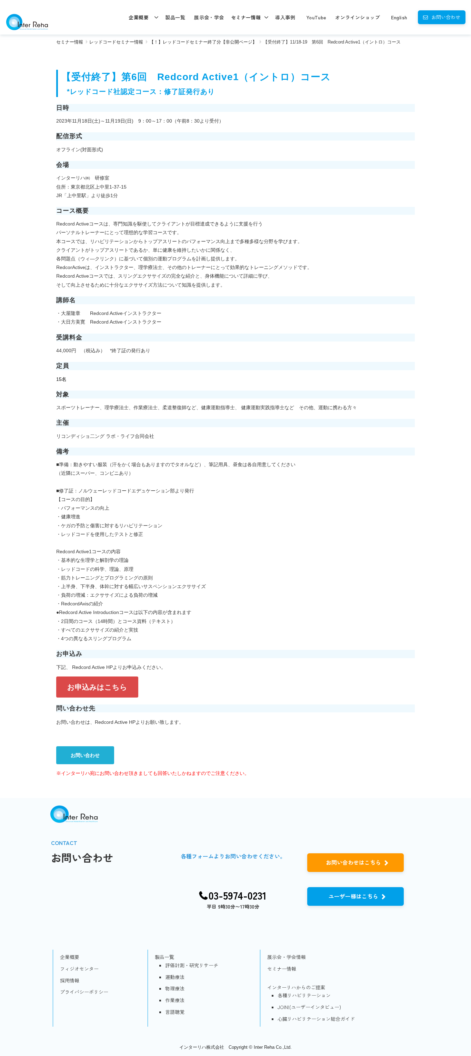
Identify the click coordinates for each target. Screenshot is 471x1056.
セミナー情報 (246, 17)
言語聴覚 (174, 1011)
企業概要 (139, 17)
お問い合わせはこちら (353, 862)
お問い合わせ (445, 16)
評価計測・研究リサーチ (191, 965)
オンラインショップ (357, 17)
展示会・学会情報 (286, 956)
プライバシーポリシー (84, 991)
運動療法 (174, 976)
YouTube (316, 17)
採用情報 (69, 980)
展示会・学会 (209, 17)
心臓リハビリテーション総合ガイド (316, 1018)
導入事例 (285, 17)
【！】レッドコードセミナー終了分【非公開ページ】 (203, 42)
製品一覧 (175, 17)
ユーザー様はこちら (353, 896)
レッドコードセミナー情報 (116, 42)
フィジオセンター (79, 968)
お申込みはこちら (97, 687)
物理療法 (174, 988)
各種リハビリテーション (304, 995)
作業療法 (174, 1000)
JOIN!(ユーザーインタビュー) (309, 1007)
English (399, 17)
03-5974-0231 (238, 895)
